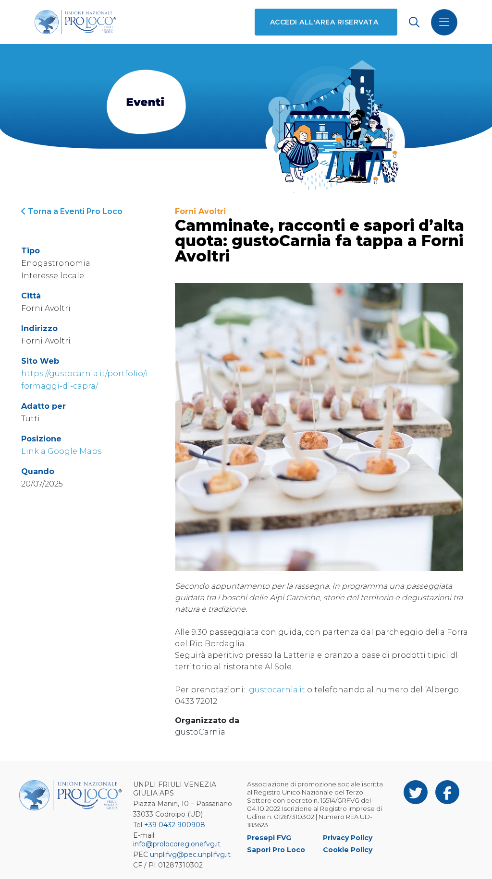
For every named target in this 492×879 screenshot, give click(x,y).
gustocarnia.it (277, 689)
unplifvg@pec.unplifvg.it (190, 854)
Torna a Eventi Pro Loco (74, 211)
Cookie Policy (347, 849)
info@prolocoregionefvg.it (177, 844)
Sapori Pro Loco (276, 849)
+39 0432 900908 (174, 824)
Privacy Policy (347, 837)
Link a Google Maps (61, 451)
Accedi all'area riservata (324, 22)
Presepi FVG (269, 837)
